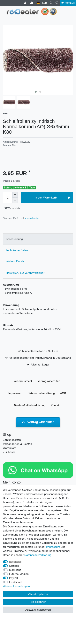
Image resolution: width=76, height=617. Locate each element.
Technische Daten (17, 250)
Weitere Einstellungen (16, 586)
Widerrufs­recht (23, 381)
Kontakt (55, 405)
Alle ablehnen (38, 601)
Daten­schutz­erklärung (41, 393)
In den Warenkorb (46, 197)
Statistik (14, 565)
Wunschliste (13, 208)
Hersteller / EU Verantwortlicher (25, 272)
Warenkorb (9, 447)
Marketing (15, 569)
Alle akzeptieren (38, 594)
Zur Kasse (9, 452)
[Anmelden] (25, 3)
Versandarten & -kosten (17, 443)
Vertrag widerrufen (48, 381)
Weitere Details (15, 261)
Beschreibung (14, 238)
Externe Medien (19, 573)
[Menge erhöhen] (15, 195)
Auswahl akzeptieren (38, 609)
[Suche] (51, 3)
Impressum (15, 393)
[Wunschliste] (57, 3)
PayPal (13, 577)
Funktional (15, 582)
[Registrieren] (32, 3)
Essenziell (15, 561)
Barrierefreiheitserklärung (29, 405)
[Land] (38, 3)
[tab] (38, 239)
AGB (63, 393)
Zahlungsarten (12, 439)
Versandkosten (31, 218)
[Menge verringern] (15, 200)
